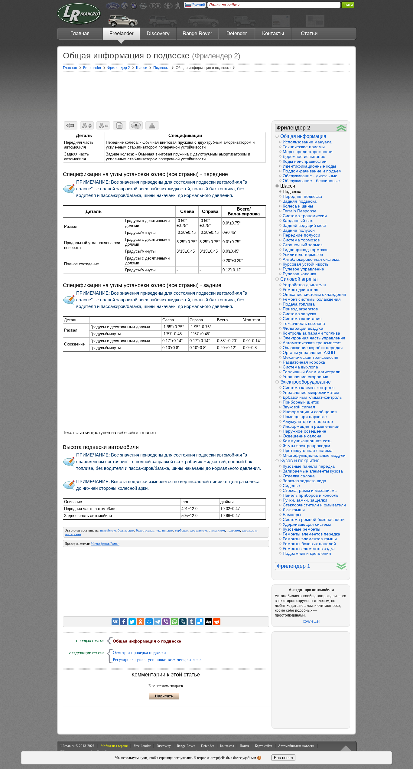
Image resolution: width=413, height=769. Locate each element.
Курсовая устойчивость (305, 264)
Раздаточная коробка (304, 362)
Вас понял (283, 757)
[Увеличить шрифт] (87, 125)
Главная (79, 33)
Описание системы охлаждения (314, 294)
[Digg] (208, 621)
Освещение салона (302, 436)
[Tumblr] (191, 621)
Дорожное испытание (304, 156)
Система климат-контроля (309, 387)
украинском (164, 530)
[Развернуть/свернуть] (341, 128)
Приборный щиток (301, 402)
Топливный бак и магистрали (311, 371)
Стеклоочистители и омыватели (314, 504)
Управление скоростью (305, 376)
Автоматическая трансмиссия (312, 342)
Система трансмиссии (305, 215)
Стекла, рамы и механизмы (310, 490)
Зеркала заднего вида (304, 480)
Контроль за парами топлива (311, 333)
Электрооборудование (305, 381)
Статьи (309, 33)
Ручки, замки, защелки (305, 500)
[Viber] (166, 621)
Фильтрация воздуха (303, 328)
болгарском (126, 530)
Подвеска (292, 191)
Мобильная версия (114, 746)
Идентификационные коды (309, 166)
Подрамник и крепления (307, 553)
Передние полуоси (301, 235)
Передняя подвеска (302, 196)
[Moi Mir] (149, 621)
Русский (198, 5)
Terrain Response (300, 210)
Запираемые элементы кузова (313, 471)
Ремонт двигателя (300, 289)
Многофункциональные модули (314, 455)
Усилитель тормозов (303, 254)
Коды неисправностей (305, 161)
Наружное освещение (304, 431)
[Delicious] (199, 621)
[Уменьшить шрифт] (103, 125)
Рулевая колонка (299, 273)
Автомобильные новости (296, 746)
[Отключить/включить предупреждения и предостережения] (152, 125)
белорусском (145, 530)
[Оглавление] (119, 125)
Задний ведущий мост (305, 225)
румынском (217, 530)
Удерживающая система (307, 524)
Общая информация (303, 136)
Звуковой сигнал (299, 406)
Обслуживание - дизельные (310, 175)
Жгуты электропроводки (306, 445)
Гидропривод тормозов (305, 249)
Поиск (244, 746)
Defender (236, 33)
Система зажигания (302, 318)
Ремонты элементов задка (309, 548)
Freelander (121, 33)
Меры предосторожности (308, 151)
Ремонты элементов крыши (310, 538)
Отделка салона (299, 475)
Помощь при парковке (305, 416)
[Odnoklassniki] (140, 621)
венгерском (73, 534)
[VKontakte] (115, 621)
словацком (249, 530)
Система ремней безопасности (314, 519)
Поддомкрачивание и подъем (312, 171)
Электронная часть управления (314, 337)
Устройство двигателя (304, 284)
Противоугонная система (308, 450)
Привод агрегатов (300, 308)
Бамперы (292, 514)
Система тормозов (301, 239)
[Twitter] (132, 621)
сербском (181, 530)
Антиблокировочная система (311, 259)
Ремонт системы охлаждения (312, 299)
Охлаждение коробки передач (313, 347)
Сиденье (291, 485)
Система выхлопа (300, 367)
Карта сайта (263, 746)
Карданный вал (298, 220)
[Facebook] (123, 621)
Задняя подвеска (300, 201)
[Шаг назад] (70, 125)
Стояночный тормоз (302, 244)
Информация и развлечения (311, 426)
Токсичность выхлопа (304, 323)
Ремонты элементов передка (311, 534)
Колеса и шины (298, 206)
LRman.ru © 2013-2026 (77, 746)
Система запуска (299, 313)
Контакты (273, 33)
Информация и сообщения (310, 411)
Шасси (287, 185)
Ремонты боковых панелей (309, 543)
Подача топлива (299, 304)
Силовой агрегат (299, 279)
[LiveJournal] (183, 621)
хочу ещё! (311, 621)
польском (233, 530)
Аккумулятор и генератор (308, 421)
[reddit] (216, 621)
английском (107, 530)
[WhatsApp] (174, 621)
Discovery (158, 33)
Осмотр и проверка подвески (139, 652)
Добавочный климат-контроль (312, 397)
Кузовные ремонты (301, 529)
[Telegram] (157, 621)
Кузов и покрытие (300, 460)
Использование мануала (307, 141)
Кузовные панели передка (309, 466)
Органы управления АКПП (309, 352)
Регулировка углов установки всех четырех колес (157, 659)
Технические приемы (304, 146)
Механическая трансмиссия (310, 357)
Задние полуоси (299, 230)
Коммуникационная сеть (307, 440)
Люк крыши (294, 509)
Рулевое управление (303, 269)
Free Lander (142, 746)
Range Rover (197, 33)
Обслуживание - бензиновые (311, 180)
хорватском (198, 530)
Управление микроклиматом (311, 392)
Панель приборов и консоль (310, 495)
